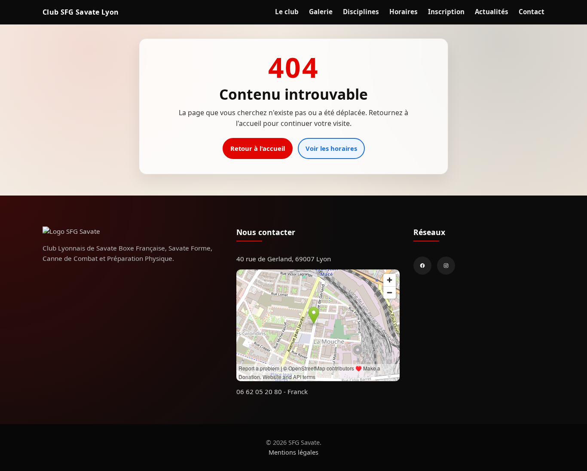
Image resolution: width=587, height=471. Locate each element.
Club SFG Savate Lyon (81, 11)
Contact (531, 11)
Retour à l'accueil (257, 148)
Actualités (491, 11)
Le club (287, 11)
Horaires (403, 11)
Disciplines (361, 11)
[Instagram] (446, 266)
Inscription (446, 11)
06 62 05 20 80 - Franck (272, 391)
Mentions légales (293, 452)
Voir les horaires (331, 148)
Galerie (321, 11)
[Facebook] (422, 266)
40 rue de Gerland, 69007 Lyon (283, 258)
